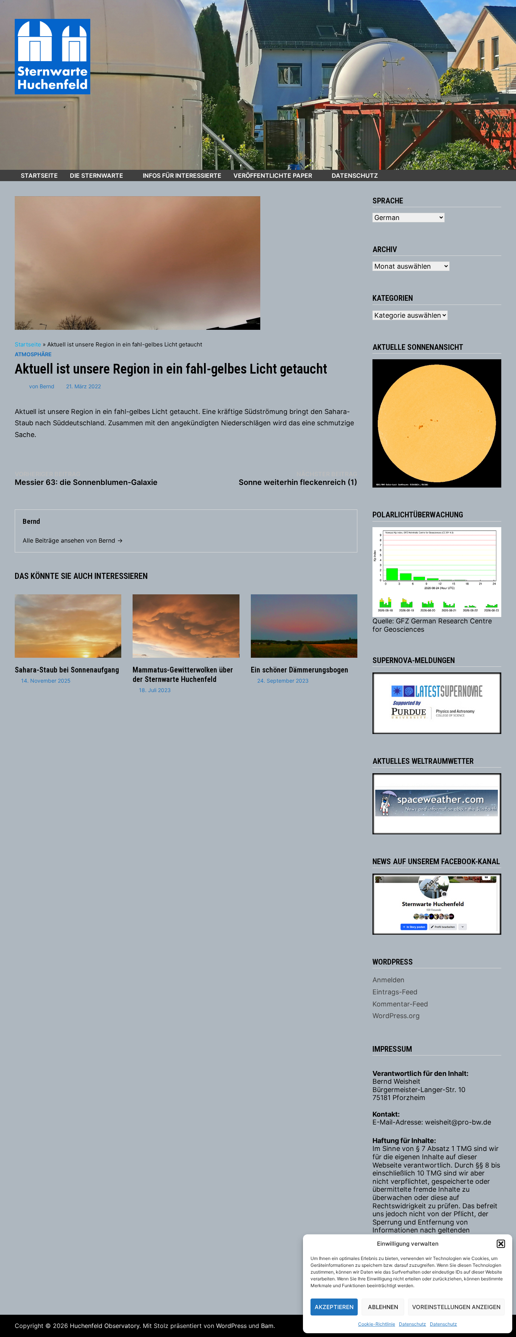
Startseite (39, 175)
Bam (267, 1325)
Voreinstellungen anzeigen (456, 1307)
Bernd (47, 386)
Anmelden (388, 980)
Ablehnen (383, 1307)
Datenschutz (412, 1324)
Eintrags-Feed (394, 992)
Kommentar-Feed (400, 1004)
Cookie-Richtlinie (376, 1324)
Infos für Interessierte (182, 175)
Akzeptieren (334, 1307)
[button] (501, 1244)
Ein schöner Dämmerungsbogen (299, 669)
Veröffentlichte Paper (272, 175)
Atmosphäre (33, 354)
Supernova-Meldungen (413, 660)
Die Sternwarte (96, 175)
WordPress (231, 1325)
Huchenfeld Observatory (104, 1325)
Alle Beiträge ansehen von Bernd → (73, 540)
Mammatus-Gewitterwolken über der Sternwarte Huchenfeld (183, 674)
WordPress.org (396, 1016)
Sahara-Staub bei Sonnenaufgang (67, 669)
